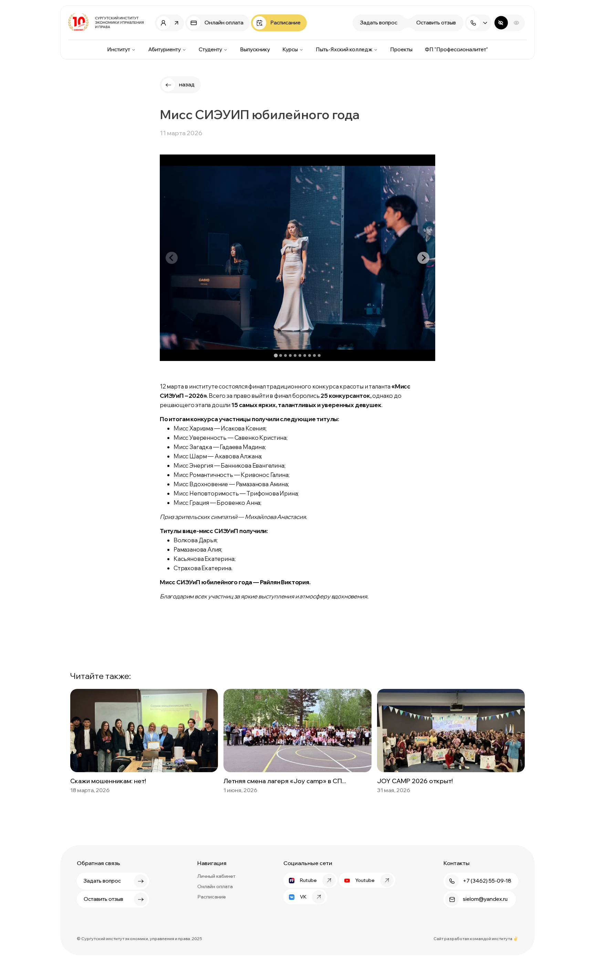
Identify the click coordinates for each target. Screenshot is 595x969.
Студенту (210, 49)
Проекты (401, 49)
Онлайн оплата (215, 886)
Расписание (211, 897)
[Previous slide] (172, 258)
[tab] (276, 356)
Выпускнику (255, 49)
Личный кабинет (216, 876)
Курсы (290, 49)
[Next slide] (423, 258)
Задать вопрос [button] (378, 22)
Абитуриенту (164, 49)
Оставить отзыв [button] (436, 22)
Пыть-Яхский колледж (344, 49)
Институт (118, 49)
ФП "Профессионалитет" (456, 49)
